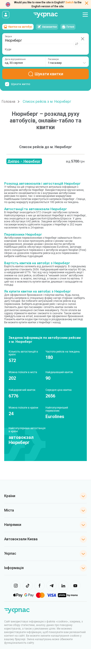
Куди (8, 49)
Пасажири (53, 59)
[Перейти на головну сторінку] (45, 15)
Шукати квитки (49, 74)
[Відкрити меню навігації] (85, 14)
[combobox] (67, 61)
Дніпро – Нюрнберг (24, 161)
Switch (69, 2)
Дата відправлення (15, 59)
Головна (8, 101)
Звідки (8, 36)
